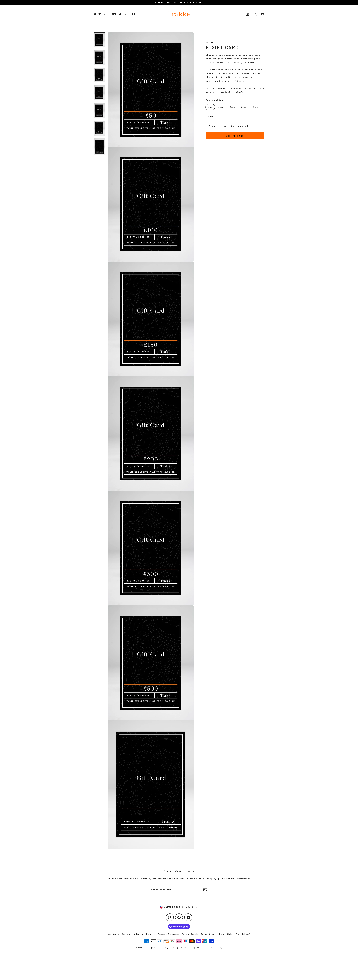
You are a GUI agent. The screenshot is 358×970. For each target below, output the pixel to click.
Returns (150, 934)
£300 (255, 107)
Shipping (138, 934)
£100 (221, 107)
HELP (135, 14)
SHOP (98, 14)
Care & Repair (190, 934)
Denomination (214, 100)
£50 (210, 107)
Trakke (209, 42)
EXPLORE (117, 14)
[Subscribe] (204, 890)
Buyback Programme (168, 934)
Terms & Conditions (212, 934)
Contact (126, 934)
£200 (243, 107)
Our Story (113, 934)
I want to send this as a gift (230, 126)
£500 (211, 116)
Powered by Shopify (212, 948)
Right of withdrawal (239, 934)
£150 (232, 107)
